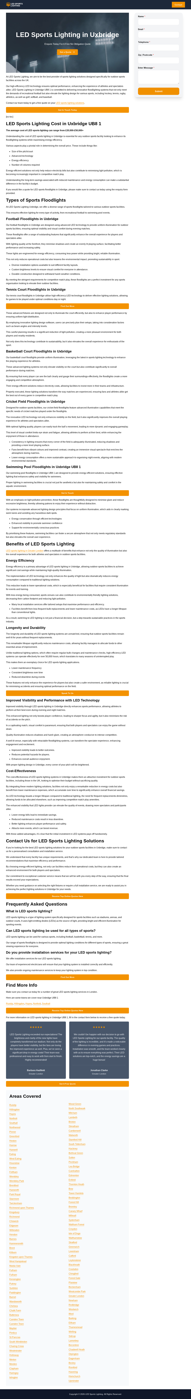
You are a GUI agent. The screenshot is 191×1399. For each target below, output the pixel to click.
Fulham (13, 1270)
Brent (12, 1248)
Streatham (74, 1126)
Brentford (13, 1185)
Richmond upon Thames (21, 1208)
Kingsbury (14, 1212)
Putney (12, 1283)
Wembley (14, 1176)
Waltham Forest (76, 1224)
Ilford (71, 1314)
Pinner (12, 1132)
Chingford (73, 1273)
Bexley (72, 1363)
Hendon (13, 1234)
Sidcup (72, 1336)
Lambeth (73, 1117)
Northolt (37, 1003)
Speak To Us (67, 693)
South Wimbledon (18, 1342)
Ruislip (9, 1003)
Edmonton (74, 1175)
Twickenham (15, 1203)
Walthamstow (75, 1238)
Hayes (28, 1003)
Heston (12, 1141)
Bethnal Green (76, 1153)
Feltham (13, 1172)
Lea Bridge (74, 1166)
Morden (13, 1364)
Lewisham (74, 1251)
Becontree (74, 1345)
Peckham (73, 1162)
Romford (73, 1367)
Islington (13, 1377)
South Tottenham (77, 1144)
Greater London (76, 1296)
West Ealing (15, 1158)
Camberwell (75, 1131)
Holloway (14, 1355)
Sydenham (74, 1220)
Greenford (14, 1136)
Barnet (12, 1297)
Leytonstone (75, 1260)
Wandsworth (15, 1301)
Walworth (73, 1135)
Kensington (15, 1279)
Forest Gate (74, 1278)
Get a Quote (65, 52)
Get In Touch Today (67, 110)
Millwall (72, 1215)
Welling (72, 1331)
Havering (73, 1372)
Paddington (15, 1292)
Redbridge (74, 1305)
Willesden (14, 1230)
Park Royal (14, 1194)
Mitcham (73, 1113)
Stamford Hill (75, 1139)
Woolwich (73, 1309)
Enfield (72, 1180)
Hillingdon (19, 1003)
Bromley (73, 1206)
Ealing (12, 1154)
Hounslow (14, 1163)
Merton (12, 1359)
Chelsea (13, 1306)
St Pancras (14, 1337)
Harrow (13, 1145)
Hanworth (14, 1190)
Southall (46, 1003)
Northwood (14, 1127)
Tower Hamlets (76, 1193)
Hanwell (13, 1150)
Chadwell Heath (77, 1349)
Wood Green (75, 1104)
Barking (72, 1318)
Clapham (13, 1368)
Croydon (73, 1229)
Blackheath (74, 1265)
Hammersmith (16, 1243)
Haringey (13, 1373)
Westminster (15, 1350)
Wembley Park (16, 1181)
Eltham (72, 1323)
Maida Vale (15, 1266)
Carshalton (74, 1171)
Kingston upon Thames (20, 1257)
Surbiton (13, 1288)
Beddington (74, 1198)
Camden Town (16, 1319)
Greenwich (74, 1247)
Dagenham (74, 1358)
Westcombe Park (77, 1291)
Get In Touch (67, 493)
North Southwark (77, 1108)
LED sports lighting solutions (70, 103)
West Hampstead (17, 1261)
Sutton (72, 1157)
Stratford (73, 1242)
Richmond (14, 1217)
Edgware (13, 1225)
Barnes (12, 1239)
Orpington (73, 1354)
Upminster (74, 1381)
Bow (71, 1189)
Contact (178, 5)
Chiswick (13, 1221)
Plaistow (73, 1282)
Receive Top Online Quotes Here (67, 896)
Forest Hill (74, 1202)
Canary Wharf (75, 1211)
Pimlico (13, 1333)
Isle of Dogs (74, 1233)
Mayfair (13, 1328)
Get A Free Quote (67, 1084)
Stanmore (14, 1199)
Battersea (14, 1315)
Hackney (73, 1148)
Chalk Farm (15, 1310)
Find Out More (67, 306)
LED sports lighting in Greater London (24, 550)
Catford (72, 1256)
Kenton (12, 1167)
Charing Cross (16, 1346)
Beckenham (75, 1287)
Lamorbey (74, 1340)
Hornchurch (74, 1376)
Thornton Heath (76, 1184)
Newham (73, 1300)
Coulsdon (73, 1269)
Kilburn (12, 1252)
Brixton (72, 1122)
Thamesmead (75, 1327)
